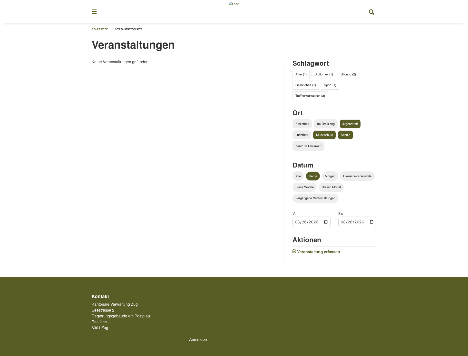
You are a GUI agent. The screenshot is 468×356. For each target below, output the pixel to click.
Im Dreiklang (326, 123)
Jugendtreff (350, 123)
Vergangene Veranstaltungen (315, 198)
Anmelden (198, 339)
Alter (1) (301, 74)
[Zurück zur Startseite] (234, 11)
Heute (313, 176)
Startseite (100, 29)
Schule (345, 134)
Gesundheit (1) (305, 85)
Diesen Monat (331, 187)
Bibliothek (302, 123)
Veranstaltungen (128, 29)
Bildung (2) (348, 74)
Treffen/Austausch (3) (310, 95)
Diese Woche (304, 187)
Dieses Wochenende (357, 176)
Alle (298, 176)
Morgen (330, 176)
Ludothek (301, 134)
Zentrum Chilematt (308, 146)
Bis (340, 213)
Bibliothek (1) (324, 74)
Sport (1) (330, 85)
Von (295, 213)
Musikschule (324, 134)
